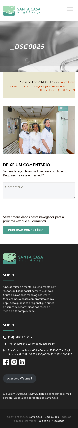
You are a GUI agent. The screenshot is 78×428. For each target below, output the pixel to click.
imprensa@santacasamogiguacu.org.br (31, 343)
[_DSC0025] (39, 130)
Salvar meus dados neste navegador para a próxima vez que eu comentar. (33, 219)
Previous (13, 118)
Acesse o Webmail (19, 378)
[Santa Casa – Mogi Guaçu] (25, 10)
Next (68, 118)
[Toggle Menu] (70, 9)
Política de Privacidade (51, 421)
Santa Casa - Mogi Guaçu (44, 417)
